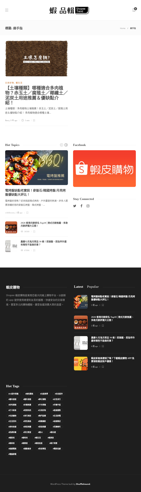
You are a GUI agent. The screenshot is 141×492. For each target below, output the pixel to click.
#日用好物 (42, 410)
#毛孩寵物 (12, 415)
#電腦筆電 (12, 454)
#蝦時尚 (24, 437)
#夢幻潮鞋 (42, 399)
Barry (7, 120)
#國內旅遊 (12, 399)
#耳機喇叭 (57, 426)
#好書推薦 (27, 405)
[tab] (78, 287)
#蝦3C (40, 432)
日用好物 (9, 83)
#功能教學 (44, 394)
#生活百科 (12, 421)
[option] (36, 201)
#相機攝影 (42, 421)
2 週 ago (19, 213)
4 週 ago (94, 346)
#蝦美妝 (51, 437)
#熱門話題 (42, 415)
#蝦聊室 (24, 443)
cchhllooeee (10, 213)
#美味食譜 (12, 426)
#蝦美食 (11, 443)
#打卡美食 (12, 410)
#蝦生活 (38, 437)
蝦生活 (19, 83)
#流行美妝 (27, 415)
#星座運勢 (57, 410)
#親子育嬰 (53, 443)
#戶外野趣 (42, 405)
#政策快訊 (27, 410)
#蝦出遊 (53, 432)
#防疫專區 (42, 448)
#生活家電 (57, 415)
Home (122, 28)
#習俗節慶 (42, 426)
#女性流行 (57, 399)
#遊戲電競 (12, 448)
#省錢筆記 (57, 421)
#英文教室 (27, 432)
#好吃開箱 (12, 405)
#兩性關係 (29, 394)
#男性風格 (27, 421)
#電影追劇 (57, 448)
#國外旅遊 (27, 399)
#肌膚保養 (12, 432)
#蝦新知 (11, 437)
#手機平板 (57, 405)
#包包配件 (59, 394)
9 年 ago (13, 120)
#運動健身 (27, 448)
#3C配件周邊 (13, 394)
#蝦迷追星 (38, 443)
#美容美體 (27, 426)
